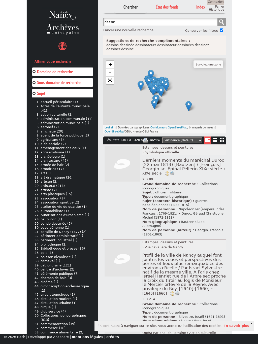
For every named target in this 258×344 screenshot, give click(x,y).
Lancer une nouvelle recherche (128, 30)
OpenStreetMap (114, 131)
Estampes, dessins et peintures (168, 147)
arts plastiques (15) (56, 194)
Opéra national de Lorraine (164, 333)
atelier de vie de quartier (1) (64, 207)
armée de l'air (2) (55, 165)
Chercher (130, 7)
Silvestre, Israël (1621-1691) (202, 317)
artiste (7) (49, 190)
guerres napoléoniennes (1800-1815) (175, 203)
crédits (112, 337)
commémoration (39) (58, 324)
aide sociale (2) (53, 144)
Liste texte (214, 141)
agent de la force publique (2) (65, 135)
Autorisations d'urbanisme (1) (65, 215)
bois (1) (47, 253)
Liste (207, 140)
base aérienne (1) (55, 227)
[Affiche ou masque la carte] (62, 47)
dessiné (127, 49)
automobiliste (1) (55, 211)
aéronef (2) (50, 127)
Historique (216, 9)
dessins (112, 45)
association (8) (53, 198)
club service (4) (53, 311)
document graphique (171, 196)
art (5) (46, 173)
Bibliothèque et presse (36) (63, 248)
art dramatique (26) (57, 177)
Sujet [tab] (41, 93)
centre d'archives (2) (57, 269)
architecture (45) (54, 160)
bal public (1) (51, 219)
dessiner (113, 49)
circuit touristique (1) (58, 294)
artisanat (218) (53, 186)
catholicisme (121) (56, 265)
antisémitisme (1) (55, 152)
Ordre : (156, 140)
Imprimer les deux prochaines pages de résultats (146, 140)
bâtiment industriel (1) (59, 240)
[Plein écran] (110, 80)
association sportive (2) (60, 202)
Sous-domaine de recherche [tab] (59, 82)
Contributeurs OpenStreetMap (168, 127)
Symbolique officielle (162, 152)
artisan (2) (49, 181)
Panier (219, 6)
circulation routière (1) (59, 299)
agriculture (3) (52, 140)
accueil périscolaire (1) (59, 102)
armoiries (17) (52, 169)
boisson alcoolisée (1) (58, 257)
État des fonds (167, 7)
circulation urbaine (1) (59, 303)
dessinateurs (145, 45)
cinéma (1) (49, 282)
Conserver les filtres (201, 30)
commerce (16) (53, 328)
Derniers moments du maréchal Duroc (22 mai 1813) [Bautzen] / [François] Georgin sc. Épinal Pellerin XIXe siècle (183, 166)
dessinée (127, 45)
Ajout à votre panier (172, 173)
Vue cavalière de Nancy (164, 247)
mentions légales (87, 337)
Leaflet (109, 127)
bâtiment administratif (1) (62, 236)
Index (200, 7)
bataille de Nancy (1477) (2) (63, 232)
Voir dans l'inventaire (166, 173)
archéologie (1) (53, 156)
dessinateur (166, 45)
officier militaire (168, 192)
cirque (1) (48, 307)
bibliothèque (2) (54, 244)
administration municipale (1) (65, 123)
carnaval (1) (50, 261)
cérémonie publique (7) (60, 274)
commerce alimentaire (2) (62, 332)
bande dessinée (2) (56, 223)
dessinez (202, 45)
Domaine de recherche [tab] (55, 72)
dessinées (185, 45)
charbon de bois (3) (56, 278)
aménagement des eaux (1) (63, 148)
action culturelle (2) (57, 114)
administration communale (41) (66, 119)
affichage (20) (52, 131)
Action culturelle (202, 333)
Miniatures (222, 140)
